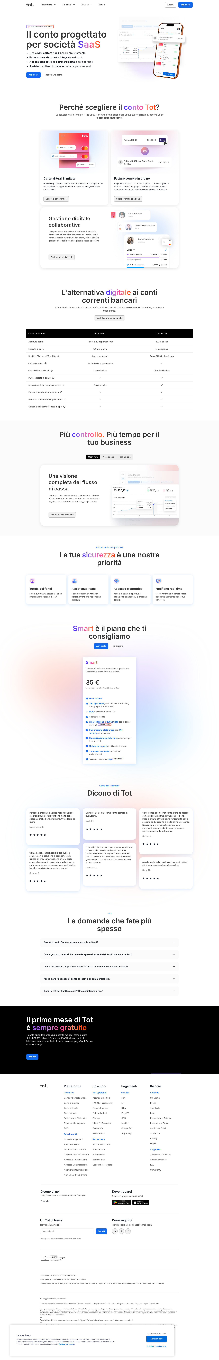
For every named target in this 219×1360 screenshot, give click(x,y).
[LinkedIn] (115, 1231)
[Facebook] (128, 1231)
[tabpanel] (109, 493)
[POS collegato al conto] (53, 377)
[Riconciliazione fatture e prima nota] (65, 399)
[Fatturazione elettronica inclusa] (61, 392)
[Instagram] (121, 1231)
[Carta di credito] (45, 363)
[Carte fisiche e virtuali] (51, 370)
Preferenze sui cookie (156, 1346)
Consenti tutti (157, 1339)
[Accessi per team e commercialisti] (63, 385)
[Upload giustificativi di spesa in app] (64, 406)
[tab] (93, 457)
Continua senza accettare (157, 1333)
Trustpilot (45, 1201)
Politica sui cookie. (67, 1344)
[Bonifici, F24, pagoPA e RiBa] (58, 356)
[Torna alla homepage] (30, 4)
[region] (92, 1340)
